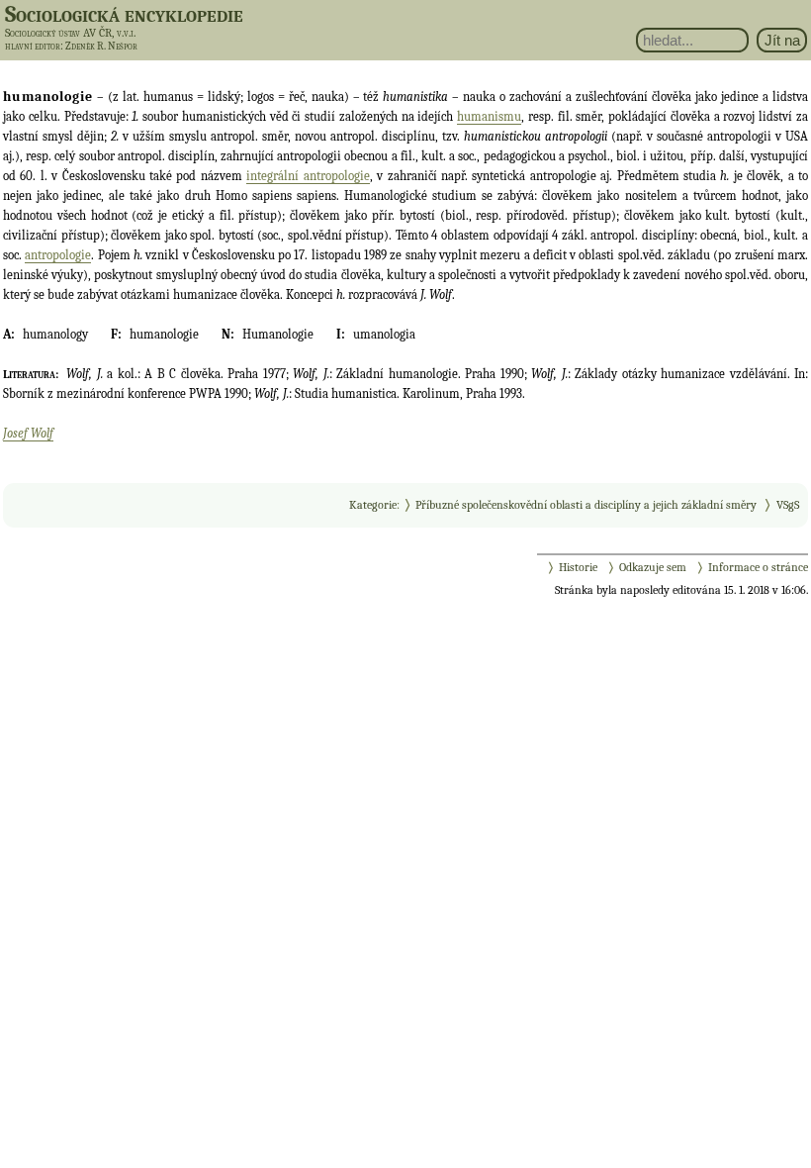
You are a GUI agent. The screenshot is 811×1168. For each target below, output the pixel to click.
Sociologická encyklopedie (124, 14)
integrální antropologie (307, 175)
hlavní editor (32, 46)
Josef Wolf (28, 433)
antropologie (58, 254)
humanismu (489, 116)
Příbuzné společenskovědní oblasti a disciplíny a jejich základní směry (586, 505)
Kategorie (373, 505)
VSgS (787, 505)
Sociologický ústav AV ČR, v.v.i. (70, 33)
